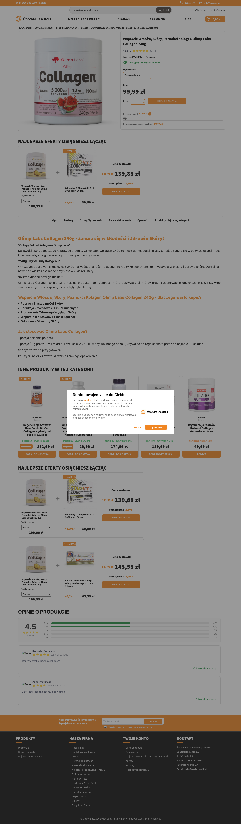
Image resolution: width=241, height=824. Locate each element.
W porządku (156, 427)
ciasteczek (89, 400)
